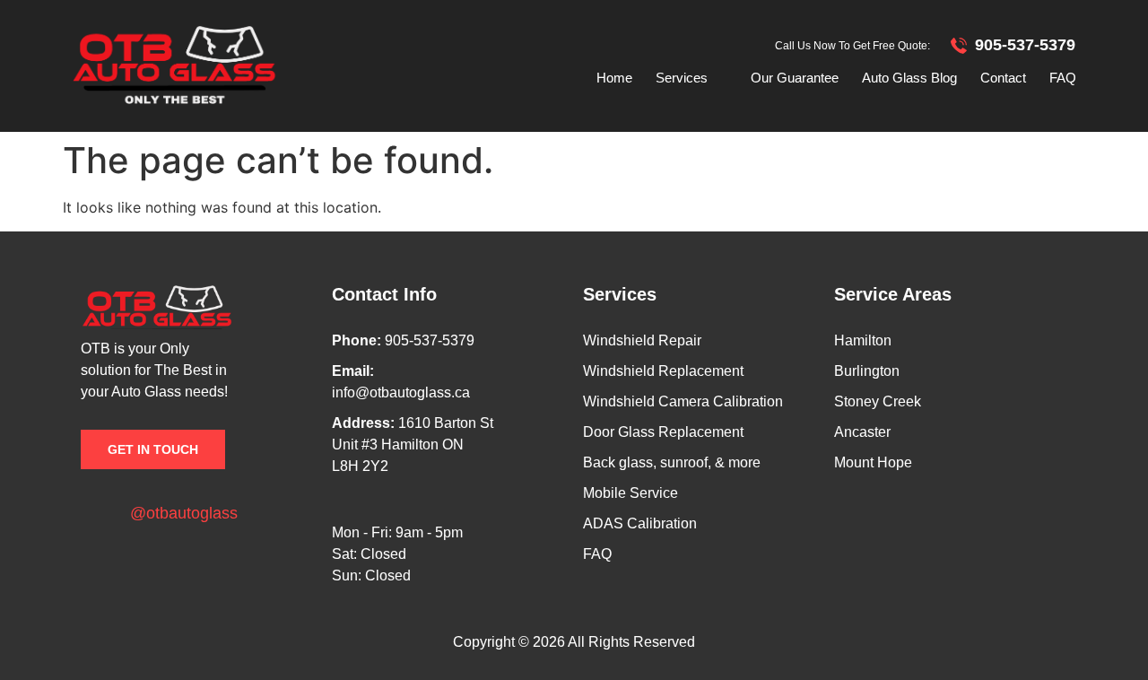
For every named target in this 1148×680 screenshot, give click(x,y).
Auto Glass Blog (909, 77)
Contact (1003, 77)
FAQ (1062, 77)
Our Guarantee (795, 77)
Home (614, 77)
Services (682, 77)
